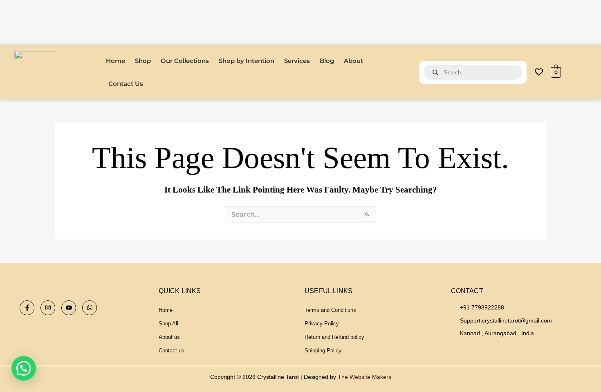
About (353, 61)
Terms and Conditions (330, 310)
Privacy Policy (322, 323)
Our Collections (185, 61)
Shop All (168, 323)
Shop (143, 61)
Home (115, 61)
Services (297, 61)
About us (169, 337)
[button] (23, 368)
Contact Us (125, 83)
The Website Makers (364, 377)
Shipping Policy (323, 350)
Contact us (171, 350)
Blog (327, 61)
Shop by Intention (246, 61)
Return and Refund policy (334, 337)
